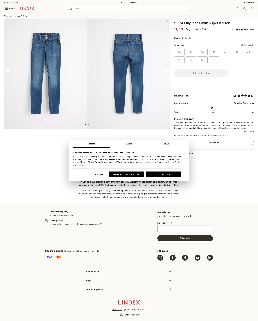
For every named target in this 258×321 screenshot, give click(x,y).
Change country (131, 314)
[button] (45, 74)
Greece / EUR (248, 2)
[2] (88, 124)
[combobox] (129, 8)
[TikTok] (185, 258)
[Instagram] (160, 258)
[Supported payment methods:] (100, 257)
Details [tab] (129, 144)
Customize (98, 174)
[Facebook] (173, 258)
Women (7, 16)
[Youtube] (197, 258)
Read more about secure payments (83, 251)
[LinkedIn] (210, 258)
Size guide (249, 45)
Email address (164, 223)
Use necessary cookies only (126, 174)
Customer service (11, 2)
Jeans (17, 16)
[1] (85, 124)
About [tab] (166, 144)
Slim (25, 16)
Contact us (117, 309)
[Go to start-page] (27, 8)
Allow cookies (163, 174)
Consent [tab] (91, 144)
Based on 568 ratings (244, 103)
